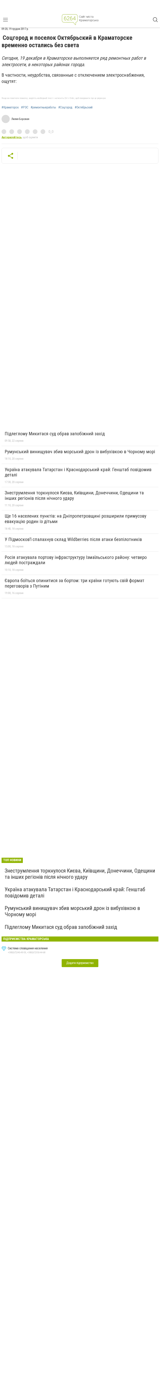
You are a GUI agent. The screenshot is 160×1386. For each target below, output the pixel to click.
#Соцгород (65, 107)
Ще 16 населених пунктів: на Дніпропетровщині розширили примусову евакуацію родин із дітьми (75, 518)
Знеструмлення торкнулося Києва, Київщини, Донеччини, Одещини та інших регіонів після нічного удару (74, 495)
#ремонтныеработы (43, 107)
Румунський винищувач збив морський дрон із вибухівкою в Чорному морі (80, 451)
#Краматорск (10, 107)
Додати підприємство (80, 963)
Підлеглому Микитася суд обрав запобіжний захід (55, 433)
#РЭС (24, 107)
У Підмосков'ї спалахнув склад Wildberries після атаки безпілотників (73, 539)
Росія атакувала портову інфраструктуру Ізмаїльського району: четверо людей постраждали (76, 560)
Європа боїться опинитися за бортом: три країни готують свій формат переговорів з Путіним (74, 583)
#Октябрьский (83, 107)
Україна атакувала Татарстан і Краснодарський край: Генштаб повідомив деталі (78, 472)
